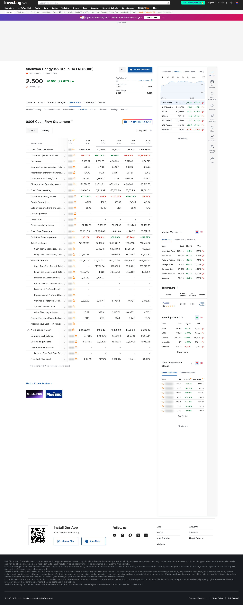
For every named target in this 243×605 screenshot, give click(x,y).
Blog (159, 527)
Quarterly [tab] (45, 130)
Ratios (93, 109)
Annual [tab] (32, 130)
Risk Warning (233, 598)
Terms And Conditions (198, 598)
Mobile (160, 532)
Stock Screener (128, 8)
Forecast (125, 109)
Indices (177, 72)
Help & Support (196, 538)
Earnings (114, 109)
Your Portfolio (163, 538)
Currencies (166, 72)
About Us (193, 527)
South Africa (35, 12)
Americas (95, 12)
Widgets (161, 544)
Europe (104, 12)
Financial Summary (33, 109)
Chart (41, 102)
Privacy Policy (217, 598)
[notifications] (231, 2)
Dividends (103, 109)
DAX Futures (167, 125)
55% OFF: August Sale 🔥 (193, 3)
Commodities (189, 72)
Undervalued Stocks (164, 12)
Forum (101, 102)
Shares (9, 12)
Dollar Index (167, 130)
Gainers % (179, 239)
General (30, 102)
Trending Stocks (171, 317)
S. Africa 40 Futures (170, 107)
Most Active (167, 239)
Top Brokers (168, 287)
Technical (89, 102)
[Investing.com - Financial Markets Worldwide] (15, 3)
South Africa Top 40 (170, 103)
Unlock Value (144, 80)
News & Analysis (57, 102)
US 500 (165, 116)
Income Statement (52, 109)
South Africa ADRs (82, 12)
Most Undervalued (169, 373)
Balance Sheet (69, 109)
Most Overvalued (188, 373)
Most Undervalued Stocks (172, 364)
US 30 (164, 112)
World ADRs (68, 12)
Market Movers (170, 232)
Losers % (191, 239)
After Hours (46, 12)
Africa (134, 12)
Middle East (113, 12)
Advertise (193, 532)
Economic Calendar (110, 8)
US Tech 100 (167, 121)
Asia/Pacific (125, 12)
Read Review (202, 304)
